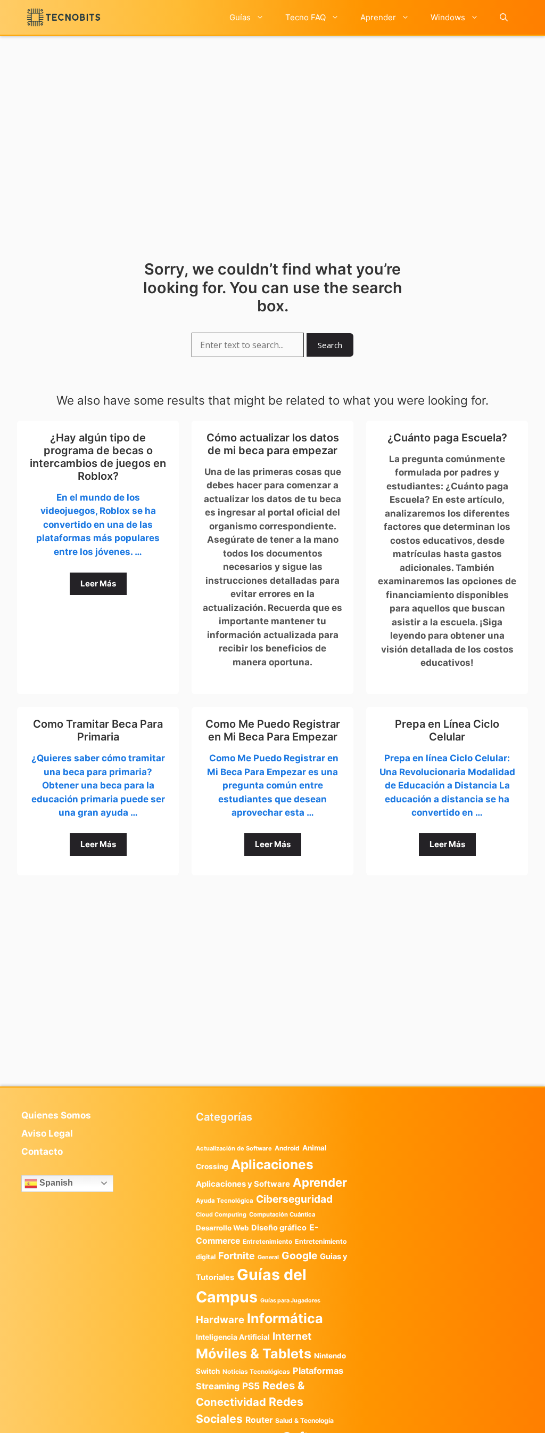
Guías (240, 17)
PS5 (251, 1385)
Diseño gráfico (279, 1228)
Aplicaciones (272, 1164)
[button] (503, 17)
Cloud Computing (221, 1214)
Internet (291, 1336)
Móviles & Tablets (253, 1354)
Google (299, 1255)
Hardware (220, 1319)
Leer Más (98, 583)
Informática (285, 1318)
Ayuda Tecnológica (224, 1200)
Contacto (42, 1151)
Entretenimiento (267, 1241)
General (268, 1257)
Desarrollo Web (222, 1227)
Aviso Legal (47, 1133)
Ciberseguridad (294, 1199)
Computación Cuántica (282, 1214)
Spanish (55, 1182)
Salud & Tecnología (304, 1420)
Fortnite (236, 1255)
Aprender (378, 17)
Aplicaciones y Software (243, 1184)
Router (258, 1420)
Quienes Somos (56, 1115)
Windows (448, 17)
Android (287, 1148)
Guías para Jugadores (290, 1300)
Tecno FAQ (305, 17)
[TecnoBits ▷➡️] (64, 17)
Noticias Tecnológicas (256, 1371)
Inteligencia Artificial (233, 1337)
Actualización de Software (234, 1148)
